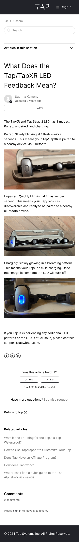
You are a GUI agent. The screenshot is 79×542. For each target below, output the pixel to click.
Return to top (13, 412)
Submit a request (56, 399)
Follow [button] (39, 107)
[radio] (29, 380)
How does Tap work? (19, 465)
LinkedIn (18, 355)
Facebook (6, 355)
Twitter (12, 355)
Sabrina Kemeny (26, 96)
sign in (17, 510)
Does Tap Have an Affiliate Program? (30, 457)
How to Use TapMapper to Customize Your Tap (37, 450)
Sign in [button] (66, 7)
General (18, 20)
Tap (6, 20)
